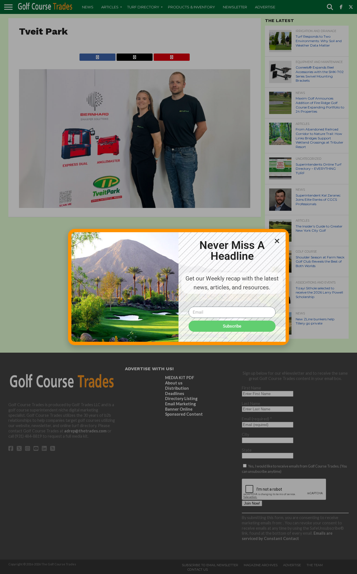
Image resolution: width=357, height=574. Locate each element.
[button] (277, 241)
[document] (178, 287)
